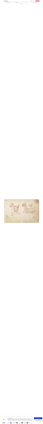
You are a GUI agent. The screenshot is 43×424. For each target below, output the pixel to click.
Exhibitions (17, 2)
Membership (35, 2)
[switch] (17, 422)
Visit (26, 2)
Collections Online (21, 3)
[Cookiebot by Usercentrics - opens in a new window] (3, 422)
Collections (8, 2)
